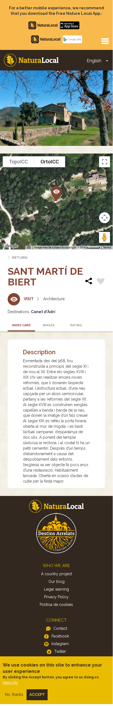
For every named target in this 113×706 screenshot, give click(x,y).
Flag (100, 281)
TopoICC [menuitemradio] (18, 162)
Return (19, 258)
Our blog (56, 581)
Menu (105, 41)
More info (10, 683)
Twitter (60, 651)
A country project (56, 574)
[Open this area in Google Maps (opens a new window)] (10, 245)
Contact (60, 628)
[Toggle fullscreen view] (104, 161)
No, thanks (14, 694)
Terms (107, 247)
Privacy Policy (56, 597)
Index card (21, 325)
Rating (76, 325)
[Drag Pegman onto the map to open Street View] (104, 237)
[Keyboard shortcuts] (29, 247)
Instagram (60, 644)
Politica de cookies (56, 604)
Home (31, 60)
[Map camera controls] (104, 217)
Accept (37, 694)
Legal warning (56, 589)
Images (49, 325)
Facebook (60, 636)
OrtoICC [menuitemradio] (49, 162)
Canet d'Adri (43, 312)
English (94, 60)
